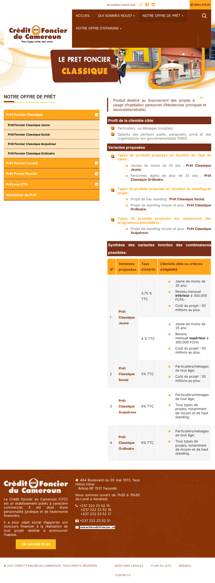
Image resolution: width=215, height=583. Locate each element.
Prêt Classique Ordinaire (127, 443)
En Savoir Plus (36, 544)
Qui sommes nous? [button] (115, 15)
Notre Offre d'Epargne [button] (97, 28)
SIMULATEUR (201, 4)
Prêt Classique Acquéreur (127, 406)
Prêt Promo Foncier (22, 173)
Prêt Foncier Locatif (22, 163)
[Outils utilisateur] (203, 97)
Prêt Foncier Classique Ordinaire (31, 153)
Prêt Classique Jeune (127, 317)
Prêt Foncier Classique (24, 114)
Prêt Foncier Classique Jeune (29, 125)
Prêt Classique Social (186, 199)
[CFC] (38, 34)
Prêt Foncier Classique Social (29, 134)
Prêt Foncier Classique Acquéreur (32, 144)
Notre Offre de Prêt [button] (162, 15)
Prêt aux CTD (17, 184)
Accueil (83, 15)
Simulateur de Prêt (21, 195)
